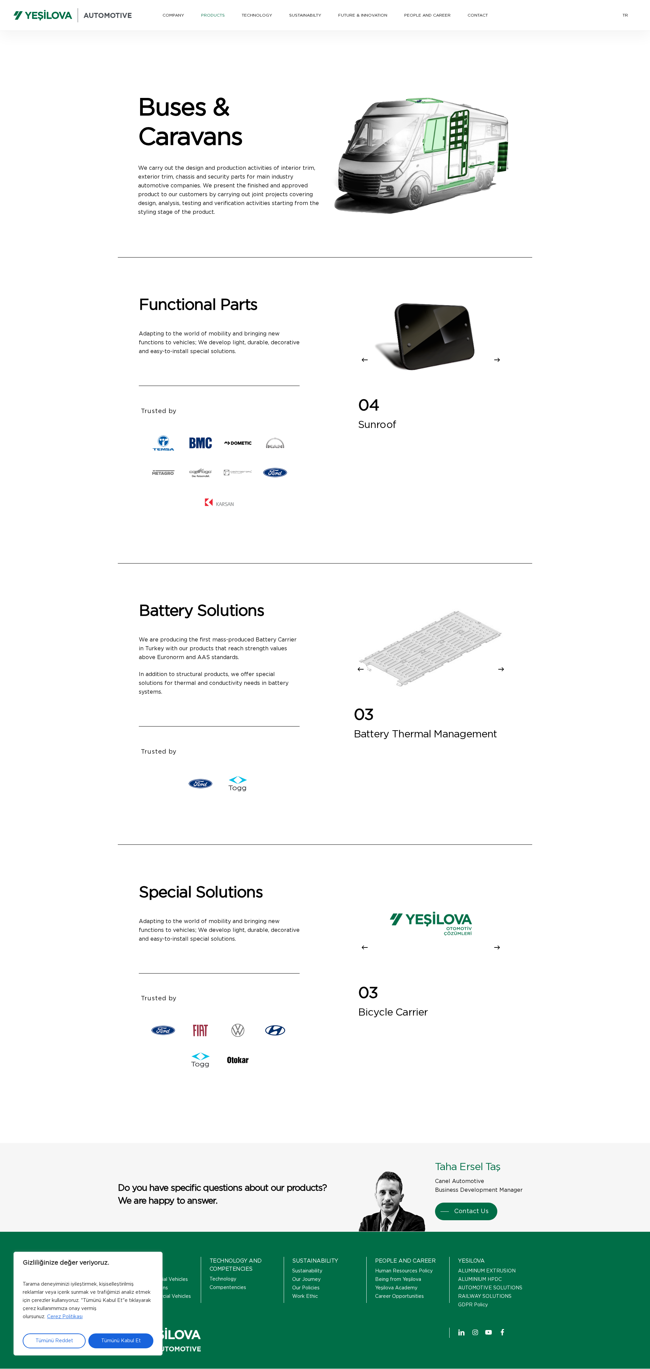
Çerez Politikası (65, 1316)
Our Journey (306, 1279)
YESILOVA (471, 1261)
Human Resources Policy (404, 1271)
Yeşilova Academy (396, 1288)
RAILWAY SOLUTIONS (485, 1296)
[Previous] (364, 360)
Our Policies (306, 1288)
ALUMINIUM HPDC (480, 1279)
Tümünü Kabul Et (121, 1341)
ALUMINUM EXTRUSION (487, 1271)
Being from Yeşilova (398, 1279)
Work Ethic (305, 1296)
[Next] (497, 360)
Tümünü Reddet (54, 1341)
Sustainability (307, 1271)
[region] (88, 1303)
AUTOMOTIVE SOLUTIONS (490, 1288)
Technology (223, 1279)
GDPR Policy (473, 1305)
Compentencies (228, 1287)
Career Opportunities (399, 1296)
